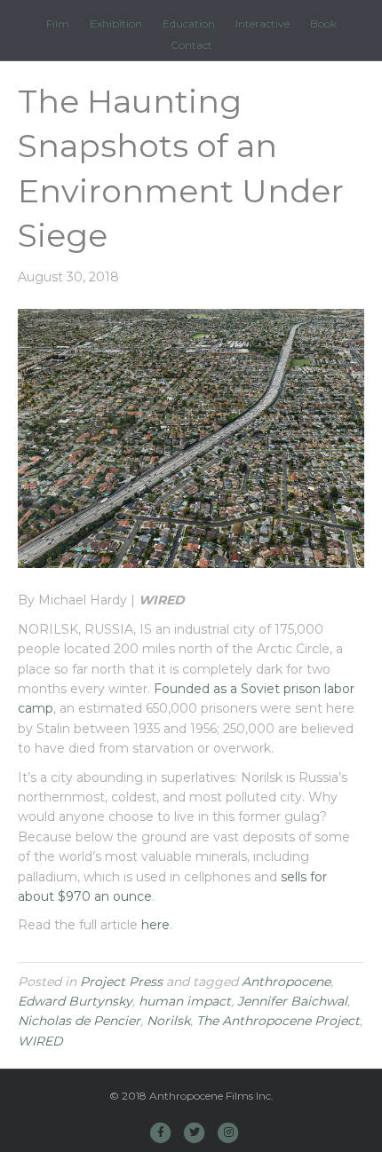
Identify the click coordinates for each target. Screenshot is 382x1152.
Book (323, 23)
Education (189, 23)
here (155, 925)
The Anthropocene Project (278, 1021)
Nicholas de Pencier (79, 1021)
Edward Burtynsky (75, 1001)
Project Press (121, 982)
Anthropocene (286, 982)
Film (57, 23)
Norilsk (168, 1021)
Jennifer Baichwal (292, 1001)
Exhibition (116, 23)
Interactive (262, 23)
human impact (185, 1001)
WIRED (40, 1041)
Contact (191, 44)
